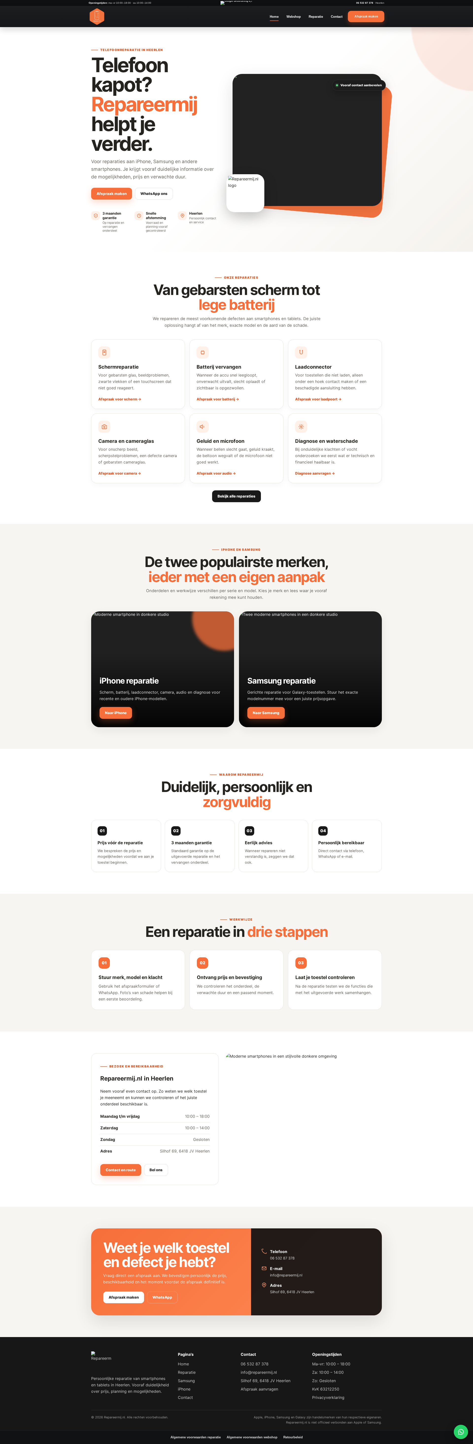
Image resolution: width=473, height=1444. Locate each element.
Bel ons (156, 1170)
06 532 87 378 (364, 2)
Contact (336, 16)
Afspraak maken (112, 193)
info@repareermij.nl (286, 1275)
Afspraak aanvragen (259, 1389)
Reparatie (316, 16)
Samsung (186, 1380)
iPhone (184, 1389)
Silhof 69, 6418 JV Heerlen (292, 1292)
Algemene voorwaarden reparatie (195, 1437)
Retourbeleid (293, 1437)
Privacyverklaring (328, 1397)
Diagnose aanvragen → (315, 473)
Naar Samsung (266, 713)
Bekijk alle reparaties (236, 496)
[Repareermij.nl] (97, 16)
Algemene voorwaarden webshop (252, 1437)
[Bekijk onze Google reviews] (236, 3)
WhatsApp (162, 1297)
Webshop (294, 16)
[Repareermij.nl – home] (101, 1361)
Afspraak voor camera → (119, 473)
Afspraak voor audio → (216, 473)
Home (274, 16)
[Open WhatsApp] (461, 1432)
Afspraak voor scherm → (119, 399)
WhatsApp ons (154, 193)
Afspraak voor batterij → (218, 399)
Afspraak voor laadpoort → (318, 399)
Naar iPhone (116, 713)
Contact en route (121, 1170)
